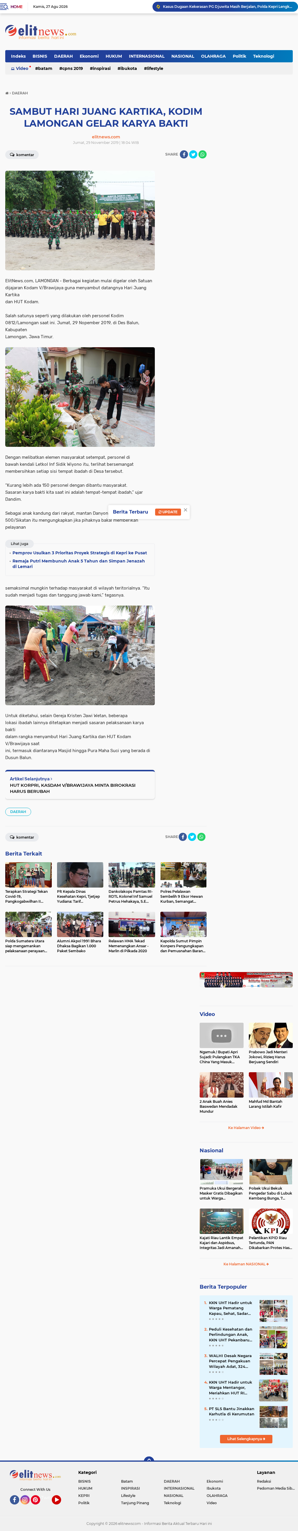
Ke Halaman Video (245, 1128)
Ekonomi (89, 56)
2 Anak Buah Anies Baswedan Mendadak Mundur (218, 1106)
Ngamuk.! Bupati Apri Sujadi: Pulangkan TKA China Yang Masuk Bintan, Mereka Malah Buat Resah (220, 1057)
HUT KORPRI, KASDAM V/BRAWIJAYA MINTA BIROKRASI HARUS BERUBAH (73, 788)
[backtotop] (149, 1461)
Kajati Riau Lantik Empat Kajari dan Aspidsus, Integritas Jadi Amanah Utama (221, 1243)
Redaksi (264, 1481)
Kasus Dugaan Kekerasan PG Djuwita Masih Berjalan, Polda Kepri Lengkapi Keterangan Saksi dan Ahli (228, 6)
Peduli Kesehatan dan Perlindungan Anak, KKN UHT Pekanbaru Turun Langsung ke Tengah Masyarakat (230, 1335)
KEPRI (84, 1495)
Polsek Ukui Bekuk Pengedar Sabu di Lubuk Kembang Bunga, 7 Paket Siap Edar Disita (270, 1193)
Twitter (48, 1497)
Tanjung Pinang (135, 1503)
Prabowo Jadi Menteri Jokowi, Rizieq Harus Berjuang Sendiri (268, 1057)
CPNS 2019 (72, 68)
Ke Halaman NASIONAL (245, 1264)
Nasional (211, 1150)
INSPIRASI (102, 68)
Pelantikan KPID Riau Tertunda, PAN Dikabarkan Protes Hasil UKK (270, 1243)
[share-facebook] (184, 154)
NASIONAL (182, 56)
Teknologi (263, 56)
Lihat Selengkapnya (245, 1439)
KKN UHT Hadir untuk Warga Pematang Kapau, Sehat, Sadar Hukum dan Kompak (230, 1308)
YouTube (60, 1507)
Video (22, 68)
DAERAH (63, 56)
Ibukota (128, 68)
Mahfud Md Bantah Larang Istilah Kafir (265, 1104)
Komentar (24, 155)
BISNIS (40, 56)
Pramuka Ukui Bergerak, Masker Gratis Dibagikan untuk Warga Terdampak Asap (221, 1193)
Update (170, 512)
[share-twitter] (193, 154)
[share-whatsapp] (202, 154)
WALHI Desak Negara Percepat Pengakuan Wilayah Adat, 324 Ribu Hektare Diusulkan (230, 1361)
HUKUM (114, 56)
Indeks (18, 56)
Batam (45, 68)
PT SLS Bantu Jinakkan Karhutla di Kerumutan (231, 1411)
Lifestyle (155, 68)
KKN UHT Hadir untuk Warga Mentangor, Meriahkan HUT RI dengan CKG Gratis (230, 1388)
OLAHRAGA (213, 56)
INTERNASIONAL (146, 56)
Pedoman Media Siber (276, 1488)
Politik (239, 56)
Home (16, 6)
